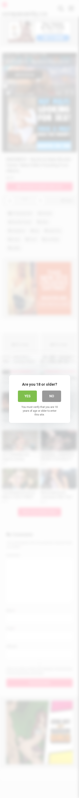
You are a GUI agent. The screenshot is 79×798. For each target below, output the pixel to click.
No (51, 396)
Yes (27, 396)
